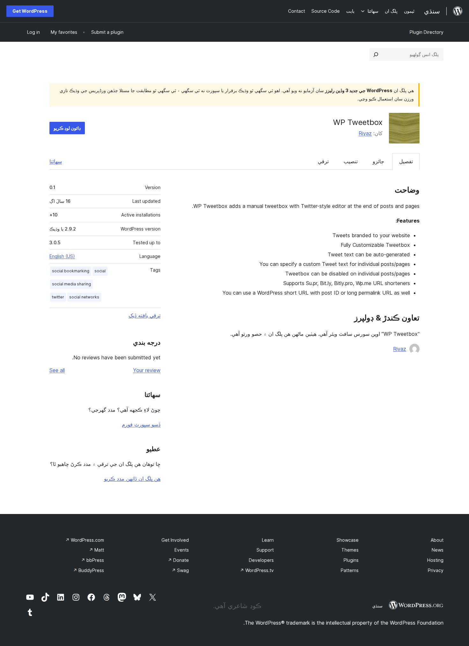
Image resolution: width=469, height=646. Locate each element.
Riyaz (365, 133)
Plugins (351, 560)
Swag (180, 570)
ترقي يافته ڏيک (144, 315)
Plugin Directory (426, 32)
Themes (350, 550)
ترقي (323, 161)
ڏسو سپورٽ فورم (141, 424)
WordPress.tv (257, 570)
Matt (96, 550)
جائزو (378, 161)
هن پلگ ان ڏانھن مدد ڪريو (132, 478)
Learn (268, 540)
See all (57, 370)
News (437, 550)
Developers (261, 560)
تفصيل (406, 161)
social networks (84, 297)
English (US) (62, 256)
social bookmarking (70, 270)
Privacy (435, 570)
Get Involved (175, 540)
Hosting (435, 560)
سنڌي (377, 605)
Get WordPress (30, 11)
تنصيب (351, 161)
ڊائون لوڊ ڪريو (67, 128)
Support (265, 550)
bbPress (92, 560)
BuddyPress (88, 570)
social (100, 270)
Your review (146, 370)
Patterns (350, 570)
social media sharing (71, 284)
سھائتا (55, 161)
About (437, 540)
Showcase (348, 540)
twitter (58, 297)
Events (182, 550)
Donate (178, 560)
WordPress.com (84, 540)
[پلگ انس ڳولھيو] (375, 54)
